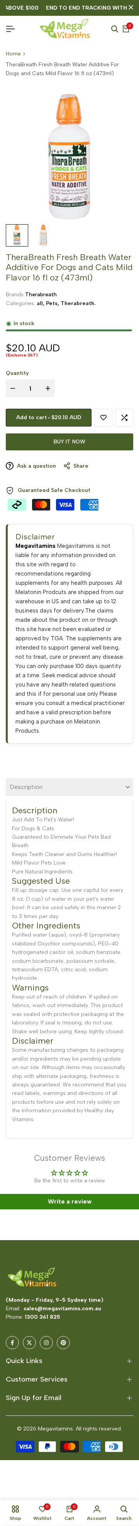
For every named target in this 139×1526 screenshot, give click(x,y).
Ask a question (35, 466)
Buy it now (69, 441)
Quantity (17, 373)
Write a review (70, 1201)
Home (13, 53)
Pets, (53, 303)
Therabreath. (78, 303)
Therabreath (41, 294)
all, (41, 303)
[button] (103, 417)
